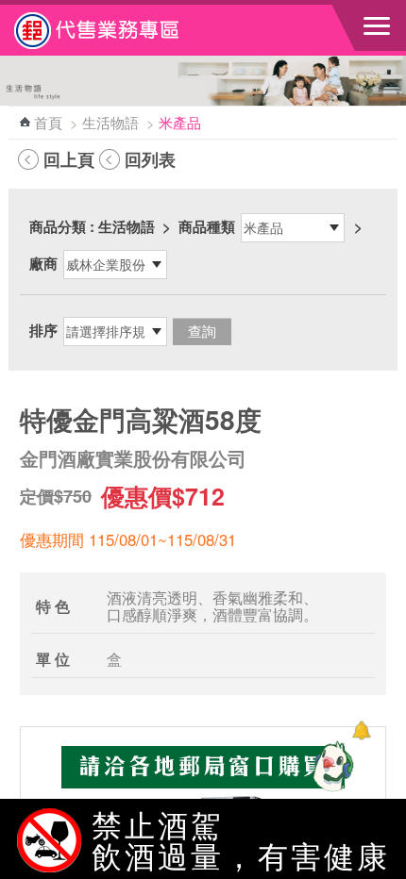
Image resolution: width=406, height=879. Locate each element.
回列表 (150, 159)
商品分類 (57, 226)
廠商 (43, 263)
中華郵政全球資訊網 (118, 30)
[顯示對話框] (361, 730)
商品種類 (206, 226)
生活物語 (110, 122)
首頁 (48, 122)
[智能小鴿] (330, 766)
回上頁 (68, 159)
